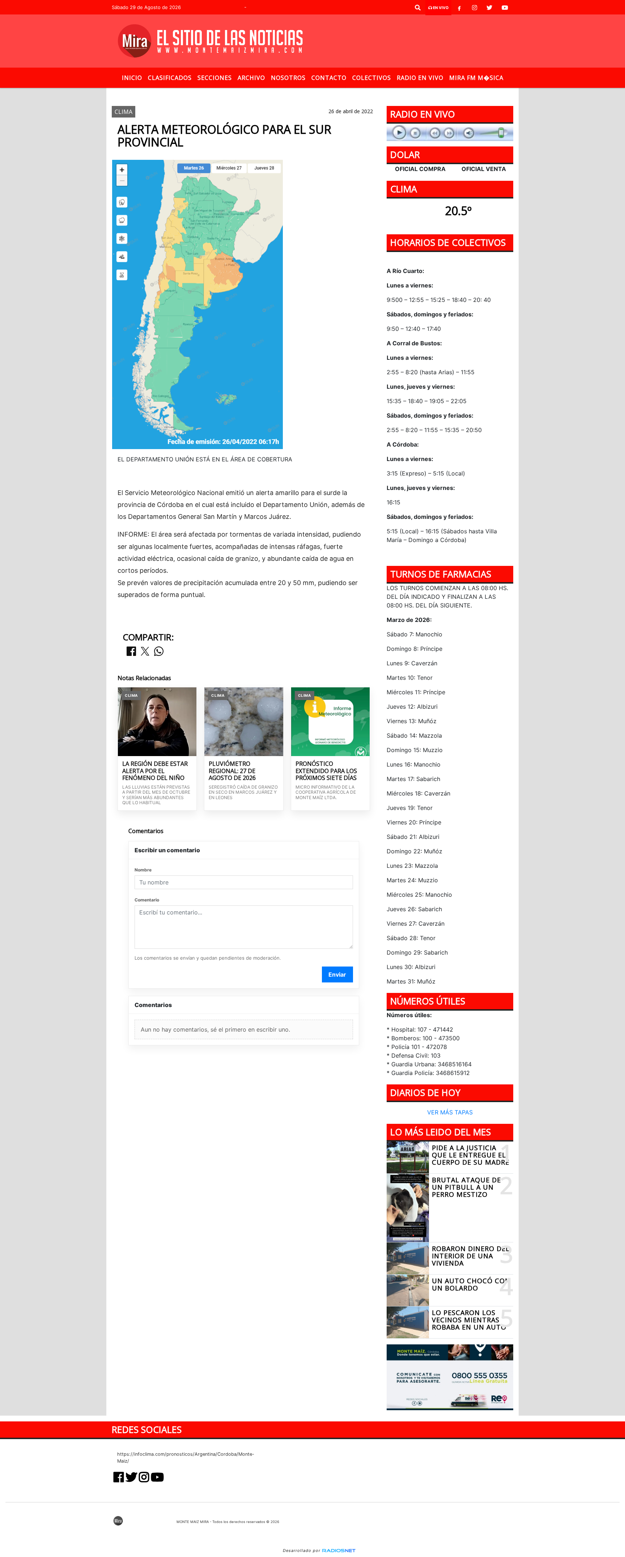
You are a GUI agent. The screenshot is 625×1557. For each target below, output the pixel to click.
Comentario (147, 900)
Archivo (251, 78)
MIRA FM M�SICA (476, 78)
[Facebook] (459, 7)
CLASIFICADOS (170, 78)
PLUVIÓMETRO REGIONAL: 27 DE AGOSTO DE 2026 (232, 771)
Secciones (214, 78)
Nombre (143, 870)
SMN (278, 94)
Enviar (337, 974)
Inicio (132, 78)
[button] (417, 7)
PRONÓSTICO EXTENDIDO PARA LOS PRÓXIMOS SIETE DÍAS (326, 771)
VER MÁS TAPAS (450, 1112)
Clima (254, 94)
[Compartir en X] (145, 652)
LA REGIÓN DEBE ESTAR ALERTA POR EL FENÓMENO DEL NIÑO (155, 771)
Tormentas (308, 94)
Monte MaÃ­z (362, 94)
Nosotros (288, 78)
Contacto (328, 78)
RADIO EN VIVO (420, 78)
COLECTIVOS (371, 78)
